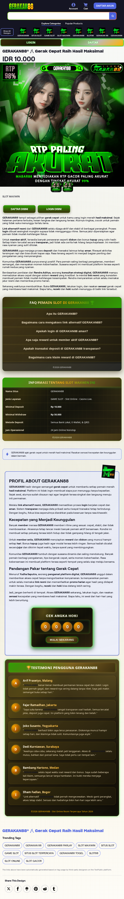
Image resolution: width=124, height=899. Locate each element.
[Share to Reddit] (45, 888)
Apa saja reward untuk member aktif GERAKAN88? (62, 340)
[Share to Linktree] (27, 888)
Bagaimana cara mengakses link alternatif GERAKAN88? (62, 322)
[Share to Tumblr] (54, 888)
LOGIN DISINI (54, 209)
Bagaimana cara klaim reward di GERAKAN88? (62, 357)
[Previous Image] (2, 125)
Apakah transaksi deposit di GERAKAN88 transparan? (62, 348)
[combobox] (58, 16)
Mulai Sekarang (62, 639)
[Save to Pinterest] (36, 888)
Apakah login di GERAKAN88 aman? (62, 331)
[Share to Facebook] (18, 888)
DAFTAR (93, 42)
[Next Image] (121, 125)
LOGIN (31, 42)
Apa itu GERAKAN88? (62, 313)
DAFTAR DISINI (19, 209)
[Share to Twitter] (9, 888)
